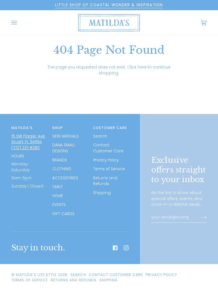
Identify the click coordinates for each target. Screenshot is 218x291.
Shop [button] (57, 127)
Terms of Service (109, 169)
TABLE (57, 187)
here (142, 67)
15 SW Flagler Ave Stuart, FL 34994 (28, 139)
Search (100, 136)
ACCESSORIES (65, 178)
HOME (57, 196)
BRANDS (59, 160)
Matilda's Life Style (36, 274)
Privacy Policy (106, 160)
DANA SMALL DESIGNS (63, 148)
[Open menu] (19, 22)
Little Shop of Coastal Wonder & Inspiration (109, 5)
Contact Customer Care (108, 148)
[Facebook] (115, 247)
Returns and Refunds (105, 181)
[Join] (199, 217)
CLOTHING (61, 169)
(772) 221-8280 (25, 148)
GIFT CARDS (63, 214)
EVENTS (59, 204)
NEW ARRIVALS (65, 136)
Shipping (102, 193)
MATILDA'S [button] (22, 127)
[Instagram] (126, 247)
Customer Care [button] (110, 127)
